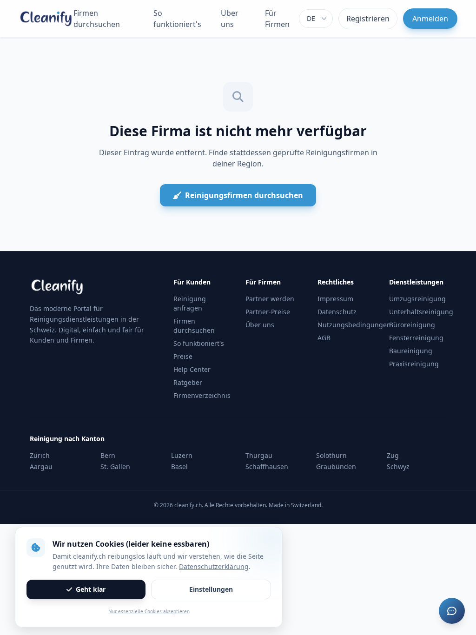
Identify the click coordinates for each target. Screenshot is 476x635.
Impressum (335, 298)
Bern (107, 455)
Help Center (192, 369)
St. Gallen (115, 466)
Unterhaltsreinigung (421, 311)
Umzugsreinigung (417, 298)
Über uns (229, 18)
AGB (324, 337)
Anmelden (430, 18)
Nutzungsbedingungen (354, 324)
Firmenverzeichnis (202, 395)
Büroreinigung (412, 324)
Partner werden (269, 298)
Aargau (41, 466)
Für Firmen (277, 18)
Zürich (40, 455)
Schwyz (398, 466)
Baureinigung (410, 350)
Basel (179, 466)
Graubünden (336, 466)
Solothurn (331, 455)
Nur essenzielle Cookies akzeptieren (149, 611)
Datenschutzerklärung (214, 566)
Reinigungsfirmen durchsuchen (244, 195)
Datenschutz (337, 311)
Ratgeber (187, 382)
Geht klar (91, 589)
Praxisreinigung (414, 363)
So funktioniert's (177, 18)
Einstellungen (211, 589)
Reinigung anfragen (189, 303)
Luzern (181, 455)
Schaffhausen (266, 466)
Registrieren (368, 18)
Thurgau (258, 455)
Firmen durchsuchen (96, 18)
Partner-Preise (267, 311)
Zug (393, 455)
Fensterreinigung (416, 337)
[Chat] (452, 611)
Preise (182, 356)
